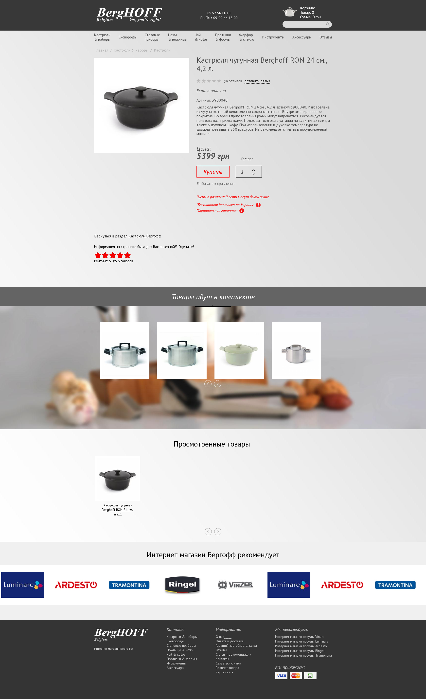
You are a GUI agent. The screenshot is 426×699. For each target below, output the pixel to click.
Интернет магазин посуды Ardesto (301, 646)
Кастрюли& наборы (102, 37)
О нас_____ (223, 636)
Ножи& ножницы (177, 37)
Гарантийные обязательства (236, 645)
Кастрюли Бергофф (144, 236)
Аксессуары (301, 37)
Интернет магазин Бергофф (113, 648)
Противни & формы (182, 659)
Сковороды (128, 37)
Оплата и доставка (230, 641)
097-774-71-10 (219, 13)
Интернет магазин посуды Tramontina (303, 655)
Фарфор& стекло (246, 37)
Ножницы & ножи (180, 650)
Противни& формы (223, 37)
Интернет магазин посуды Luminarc (301, 641)
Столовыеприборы (152, 37)
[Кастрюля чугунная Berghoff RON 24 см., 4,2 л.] (141, 105)
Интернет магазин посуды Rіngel (300, 650)
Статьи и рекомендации (233, 654)
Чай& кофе (201, 37)
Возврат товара (227, 667)
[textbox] (249, 172)
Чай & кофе (176, 654)
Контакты (222, 659)
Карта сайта (224, 672)
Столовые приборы (181, 645)
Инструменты (273, 37)
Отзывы (326, 37)
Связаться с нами (228, 663)
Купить (213, 172)
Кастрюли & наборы (182, 636)
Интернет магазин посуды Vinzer (300, 636)
